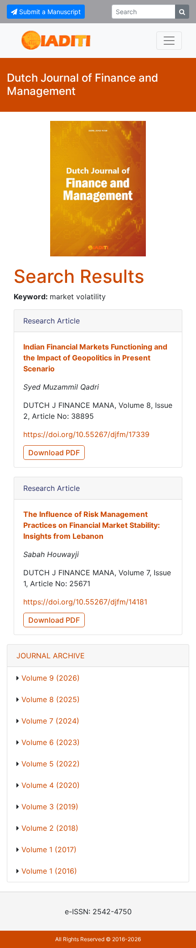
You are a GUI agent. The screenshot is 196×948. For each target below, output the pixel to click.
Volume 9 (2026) (50, 677)
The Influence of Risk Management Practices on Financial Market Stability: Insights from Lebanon (91, 525)
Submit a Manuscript (49, 12)
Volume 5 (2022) (50, 763)
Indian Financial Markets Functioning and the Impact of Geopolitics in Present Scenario (95, 357)
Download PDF (54, 452)
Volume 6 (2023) (50, 742)
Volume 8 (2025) (50, 699)
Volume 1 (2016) (49, 870)
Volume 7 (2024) (50, 720)
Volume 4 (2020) (50, 785)
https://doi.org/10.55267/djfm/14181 (85, 601)
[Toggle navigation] (169, 40)
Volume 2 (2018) (49, 828)
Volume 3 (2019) (49, 806)
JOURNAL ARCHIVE (50, 655)
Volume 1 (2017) (49, 849)
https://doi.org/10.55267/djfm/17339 (86, 434)
